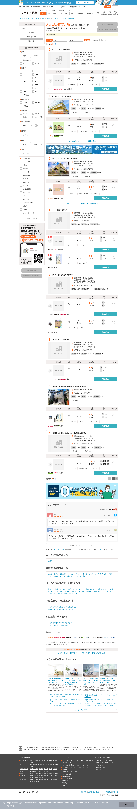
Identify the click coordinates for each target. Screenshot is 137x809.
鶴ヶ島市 (93, 589)
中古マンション (75, 653)
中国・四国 (23, 775)
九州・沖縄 (23, 780)
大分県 (50, 780)
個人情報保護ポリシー (95, 792)
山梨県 (36, 769)
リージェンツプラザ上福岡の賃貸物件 (64, 158)
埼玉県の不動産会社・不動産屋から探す (61, 609)
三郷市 (69, 589)
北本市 (50, 589)
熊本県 (46, 780)
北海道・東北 (24, 760)
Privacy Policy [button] (8, 806)
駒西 (110, 574)
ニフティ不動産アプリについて (105, 763)
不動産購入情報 (66, 763)
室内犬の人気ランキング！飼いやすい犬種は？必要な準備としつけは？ (108, 680)
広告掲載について (101, 767)
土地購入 (64, 769)
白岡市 (111, 589)
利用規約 (108, 792)
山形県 (55, 760)
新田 (61, 576)
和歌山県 (55, 773)
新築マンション (63, 653)
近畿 (21, 773)
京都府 (41, 773)
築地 (68, 576)
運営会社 (84, 792)
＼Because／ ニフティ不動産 (104, 760)
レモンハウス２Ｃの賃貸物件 (61, 96)
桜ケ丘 (50, 576)
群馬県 (32, 766)
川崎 (101, 574)
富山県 (46, 769)
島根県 (46, 775)
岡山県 (36, 775)
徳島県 (55, 775)
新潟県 (32, 769)
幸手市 (86, 589)
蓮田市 (75, 589)
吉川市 (105, 589)
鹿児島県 (32, 782)
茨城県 (52, 765)
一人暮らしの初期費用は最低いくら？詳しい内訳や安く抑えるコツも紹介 (55, 680)
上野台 (50, 574)
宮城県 (46, 760)
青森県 (36, 760)
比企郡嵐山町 (106, 591)
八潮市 (56, 589)
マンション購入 (66, 765)
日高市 (99, 589)
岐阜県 (36, 771)
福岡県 (32, 780)
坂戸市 (80, 589)
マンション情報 (66, 774)
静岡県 (41, 771)
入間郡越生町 (86, 591)
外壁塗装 (64, 783)
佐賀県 (36, 780)
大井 (68, 574)
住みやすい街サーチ (68, 776)
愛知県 (32, 771)
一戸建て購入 (66, 767)
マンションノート (59, 549)
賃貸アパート (79, 760)
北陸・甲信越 (24, 769)
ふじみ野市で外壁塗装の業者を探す (60, 623)
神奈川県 (37, 765)
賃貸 (63, 760)
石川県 (50, 769)
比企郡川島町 (62, 594)
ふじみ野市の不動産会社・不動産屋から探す (63, 607)
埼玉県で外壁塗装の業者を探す (58, 625)
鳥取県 (41, 775)
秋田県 (50, 760)
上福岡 (50, 561)
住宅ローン (65, 781)
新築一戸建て (86, 653)
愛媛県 (36, 777)
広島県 (32, 775)
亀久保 (96, 574)
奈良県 (50, 773)
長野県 (41, 769)
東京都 (32, 765)
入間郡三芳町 (64, 591)
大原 (79, 574)
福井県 (55, 769)
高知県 (41, 777)
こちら (101, 549)
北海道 (32, 760)
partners (43, 803)
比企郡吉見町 (73, 594)
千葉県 (47, 765)
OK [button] (126, 804)
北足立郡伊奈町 (53, 591)
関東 (21, 765)
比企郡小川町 (52, 594)
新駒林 (56, 576)
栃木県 (56, 765)
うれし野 (63, 574)
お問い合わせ (99, 765)
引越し (64, 785)
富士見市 (63, 589)
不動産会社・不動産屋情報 (69, 772)
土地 (103, 653)
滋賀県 (46, 773)
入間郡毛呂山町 (75, 591)
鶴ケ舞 (79, 576)
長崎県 (41, 780)
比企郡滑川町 (96, 591)
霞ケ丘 (85, 574)
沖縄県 (38, 782)
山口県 (50, 775)
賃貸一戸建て (88, 760)
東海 (21, 771)
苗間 (84, 576)
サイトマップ (99, 769)
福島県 (32, 762)
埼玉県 (42, 765)
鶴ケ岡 (73, 576)
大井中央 (74, 574)
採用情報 (115, 792)
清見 (105, 574)
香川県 (32, 777)
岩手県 (41, 760)
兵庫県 (36, 773)
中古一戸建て (96, 653)
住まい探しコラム (67, 778)
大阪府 (32, 773)
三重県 (46, 771)
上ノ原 (56, 574)
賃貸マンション (69, 760)
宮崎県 (55, 780)
